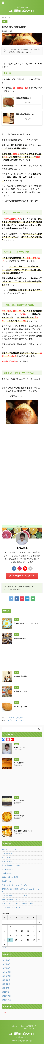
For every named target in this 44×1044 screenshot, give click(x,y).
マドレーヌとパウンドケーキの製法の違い (18, 903)
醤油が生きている (21, 706)
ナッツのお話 (19, 815)
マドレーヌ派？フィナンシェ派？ (14, 895)
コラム (22, 1026)
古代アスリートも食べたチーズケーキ (16, 885)
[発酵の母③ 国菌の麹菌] (27, 598)
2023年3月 (6, 960)
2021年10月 (6, 976)
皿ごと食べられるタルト (23, 831)
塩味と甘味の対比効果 (10, 877)
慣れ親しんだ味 (8, 881)
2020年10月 (6, 1000)
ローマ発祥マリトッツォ (11, 907)
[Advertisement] (22, 456)
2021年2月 (6, 984)
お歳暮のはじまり (21, 691)
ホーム (7, 1026)
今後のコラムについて (22, 747)
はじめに (14, 1026)
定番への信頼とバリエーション (26, 623)
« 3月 (4, 947)
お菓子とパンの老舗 (22, 1037)
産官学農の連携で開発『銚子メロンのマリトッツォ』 (20, 890)
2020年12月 (6, 992)
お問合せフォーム (28, 1028)
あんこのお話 (19, 800)
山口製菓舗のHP (31, 1026)
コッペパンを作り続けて (16, 718)
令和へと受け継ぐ (21, 676)
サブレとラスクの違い (15, 720)
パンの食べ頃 (19, 763)
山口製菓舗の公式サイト (22, 10)
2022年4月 (6, 968)
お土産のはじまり (8, 869)
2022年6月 (6, 964)
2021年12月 (6, 972)
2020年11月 (6, 996)
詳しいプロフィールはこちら (22, 576)
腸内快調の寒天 (20, 638)
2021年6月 (6, 980)
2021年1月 (6, 988)
